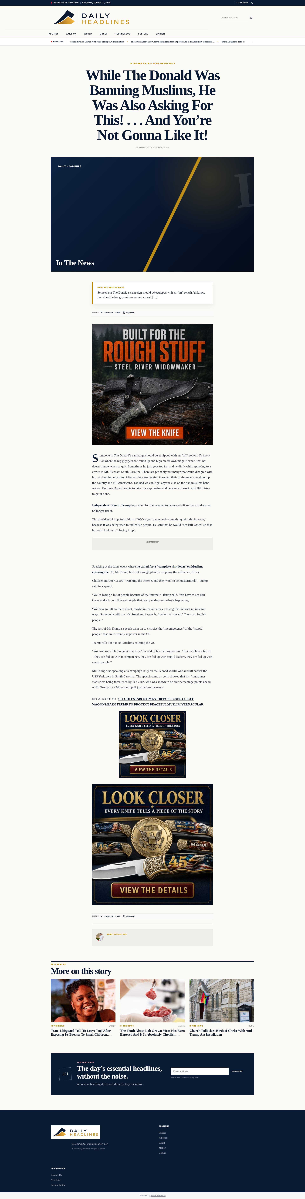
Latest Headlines (154, 63)
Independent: (101, 505)
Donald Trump (120, 505)
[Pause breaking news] (251, 41)
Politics (170, 63)
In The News (137, 63)
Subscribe (237, 1071)
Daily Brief (242, 3)
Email (117, 312)
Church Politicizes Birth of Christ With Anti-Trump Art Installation (221, 1032)
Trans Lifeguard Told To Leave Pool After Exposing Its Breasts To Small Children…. (234, 41)
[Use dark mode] (252, 3)
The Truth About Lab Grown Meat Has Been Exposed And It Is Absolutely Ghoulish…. (144, 41)
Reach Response (158, 1195)
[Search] (251, 18)
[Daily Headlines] (91, 17)
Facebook (109, 312)
